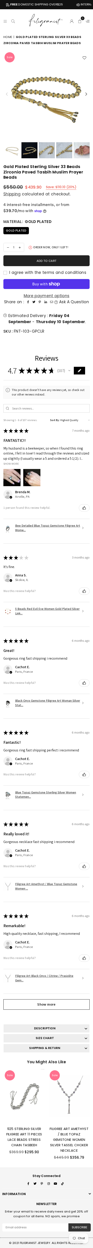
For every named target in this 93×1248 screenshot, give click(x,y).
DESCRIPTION (45, 1028)
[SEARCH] (13, 20)
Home (7, 37)
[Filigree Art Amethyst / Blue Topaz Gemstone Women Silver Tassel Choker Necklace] (69, 1096)
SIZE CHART (45, 1038)
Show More (11, 463)
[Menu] (5, 20)
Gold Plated (16, 230)
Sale (9, 57)
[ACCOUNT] (72, 20)
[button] (80, 20)
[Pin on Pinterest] (40, 302)
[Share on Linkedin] (46, 302)
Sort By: (55, 420)
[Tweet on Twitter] (34, 302)
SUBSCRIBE (79, 1227)
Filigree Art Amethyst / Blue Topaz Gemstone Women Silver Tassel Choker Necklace (69, 1139)
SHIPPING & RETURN (44, 1048)
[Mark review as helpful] (84, 508)
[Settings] (87, 20)
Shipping (12, 194)
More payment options (47, 295)
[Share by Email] (51, 302)
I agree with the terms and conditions (47, 272)
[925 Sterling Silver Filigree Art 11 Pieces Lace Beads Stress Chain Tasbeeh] (24, 1096)
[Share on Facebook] (28, 302)
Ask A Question (73, 302)
